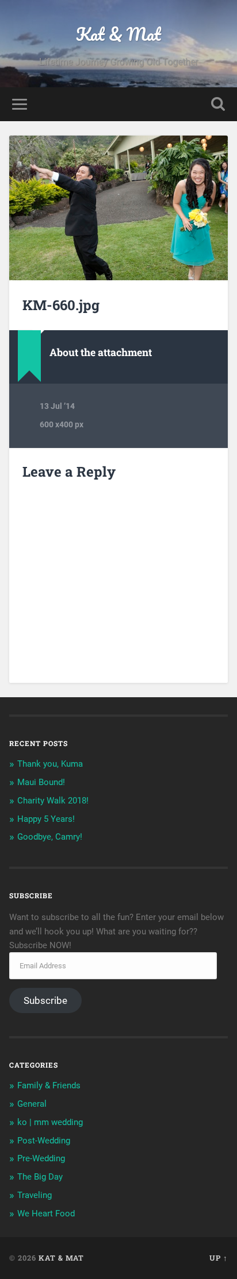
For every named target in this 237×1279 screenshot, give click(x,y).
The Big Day (40, 1177)
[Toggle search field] (218, 104)
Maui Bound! (41, 782)
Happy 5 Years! (46, 819)
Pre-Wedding (41, 1158)
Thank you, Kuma (50, 764)
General (32, 1104)
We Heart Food (46, 1213)
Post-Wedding (43, 1140)
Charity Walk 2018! (53, 800)
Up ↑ (218, 1257)
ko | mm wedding (50, 1122)
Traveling (34, 1195)
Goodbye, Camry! (49, 837)
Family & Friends (49, 1085)
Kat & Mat (118, 34)
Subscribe (45, 1000)
